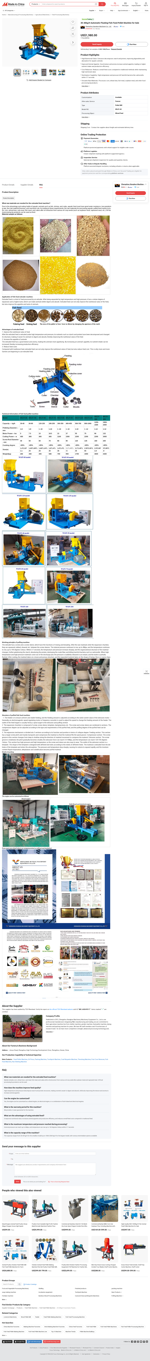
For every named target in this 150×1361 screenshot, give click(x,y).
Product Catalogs (31, 1284)
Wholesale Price (87, 1348)
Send (17, 1182)
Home (4, 15)
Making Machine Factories (32, 1327)
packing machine (117, 1288)
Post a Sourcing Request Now (58, 1182)
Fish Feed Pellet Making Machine (14, 1332)
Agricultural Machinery (42, 15)
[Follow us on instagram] (138, 1342)
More (4, 1335)
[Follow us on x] (135, 1342)
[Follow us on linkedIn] (147, 1342)
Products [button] (35, 4)
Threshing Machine (84, 1059)
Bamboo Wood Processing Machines (50, 1296)
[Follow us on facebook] (132, 1342)
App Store (7, 1342)
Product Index (110, 1348)
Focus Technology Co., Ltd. (60, 1354)
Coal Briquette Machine (69, 1059)
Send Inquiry (97, 44)
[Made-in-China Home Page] (13, 4)
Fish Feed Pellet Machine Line (37, 1332)
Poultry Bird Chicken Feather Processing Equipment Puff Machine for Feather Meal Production (75, 1267)
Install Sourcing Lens (52, 1342)
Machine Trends (71, 1332)
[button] (96, 4)
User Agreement (86, 1354)
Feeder (37, 1317)
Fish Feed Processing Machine (75, 1317)
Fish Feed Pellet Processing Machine (132, 1327)
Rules (146, 10)
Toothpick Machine (53, 1059)
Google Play (19, 1342)
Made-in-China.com (66, 1350)
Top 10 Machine (56, 1332)
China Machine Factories (11, 1327)
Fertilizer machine (7, 1296)
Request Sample (116, 49)
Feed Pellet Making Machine (52, 1317)
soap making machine (9, 1292)
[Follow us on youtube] (141, 1342)
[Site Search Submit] (102, 4)
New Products (116, 1292)
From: (11, 1154)
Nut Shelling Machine (19, 1062)
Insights (118, 1348)
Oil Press (31, 1059)
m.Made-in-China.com (80, 1350)
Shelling (41, 1288)
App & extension (123, 10)
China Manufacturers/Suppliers (58, 1348)
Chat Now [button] (132, 44)
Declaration (96, 1354)
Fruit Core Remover (97, 1059)
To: (12, 1159)
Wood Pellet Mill (26, 1317)
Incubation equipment (45, 1292)
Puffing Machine (117, 1296)
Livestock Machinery (10, 1317)
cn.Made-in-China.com (94, 1350)
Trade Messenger (34, 1342)
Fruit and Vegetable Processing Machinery (15, 1288)
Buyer (101, 10)
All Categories (9, 10)
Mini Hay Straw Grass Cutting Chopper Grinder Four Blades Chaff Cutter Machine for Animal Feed (104, 1267)
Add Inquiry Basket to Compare (40, 80)
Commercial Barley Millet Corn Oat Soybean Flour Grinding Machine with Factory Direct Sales (103, 1226)
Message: (10, 1164)
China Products (43, 1348)
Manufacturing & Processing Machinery (20, 15)
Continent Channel (99, 1348)
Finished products (80, 1288)
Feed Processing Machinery (60, 15)
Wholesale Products (75, 1348)
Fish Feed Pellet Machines (109, 1327)
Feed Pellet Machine (20, 1059)
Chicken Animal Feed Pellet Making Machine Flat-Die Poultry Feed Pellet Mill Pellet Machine (44, 1267)
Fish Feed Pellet (91, 1327)
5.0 (124, 187)
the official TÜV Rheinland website (61, 1009)
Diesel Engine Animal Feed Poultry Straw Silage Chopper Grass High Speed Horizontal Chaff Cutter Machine (14, 1226)
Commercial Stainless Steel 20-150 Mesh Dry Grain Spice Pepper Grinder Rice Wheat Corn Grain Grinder (75, 1226)
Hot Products (33, 1348)
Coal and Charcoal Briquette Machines (87, 1296)
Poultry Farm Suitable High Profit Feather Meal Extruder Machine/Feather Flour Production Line (45, 1226)
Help (111, 10)
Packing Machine (41, 1059)
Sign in (146, 5)
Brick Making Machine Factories (54, 1327)
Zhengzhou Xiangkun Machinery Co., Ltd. (99, 26)
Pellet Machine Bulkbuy (87, 1332)
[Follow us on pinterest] (144, 1342)
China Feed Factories (75, 1327)
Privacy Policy (106, 1354)
